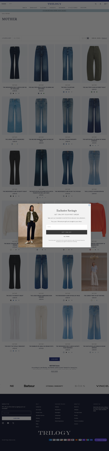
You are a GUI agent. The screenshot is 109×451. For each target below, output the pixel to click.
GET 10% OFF (66, 232)
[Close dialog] (89, 205)
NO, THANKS (66, 236)
